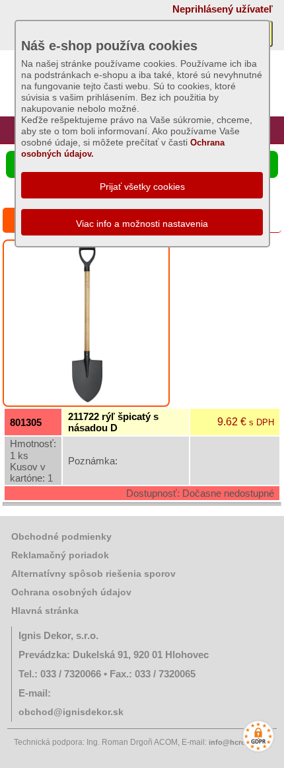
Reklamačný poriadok (60, 555)
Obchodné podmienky (61, 536)
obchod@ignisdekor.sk (71, 711)
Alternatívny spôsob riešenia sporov (93, 573)
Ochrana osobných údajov (71, 592)
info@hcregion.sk (240, 742)
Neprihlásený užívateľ (222, 9)
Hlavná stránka (45, 610)
